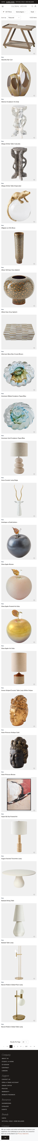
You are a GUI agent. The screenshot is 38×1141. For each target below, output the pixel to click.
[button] (6, 1055)
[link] (3, 1046)
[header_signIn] (35, 6)
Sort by (3, 17)
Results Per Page (15, 1042)
